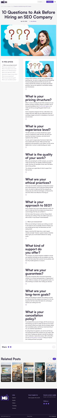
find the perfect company (36, 337)
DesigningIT (54, 416)
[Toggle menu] (55, 2)
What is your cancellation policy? (9, 79)
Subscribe (50, 1)
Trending (14, 405)
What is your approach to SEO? (8, 72)
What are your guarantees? (8, 76)
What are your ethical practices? (9, 70)
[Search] (38, 1)
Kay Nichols (33, 21)
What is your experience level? (8, 67)
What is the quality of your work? (9, 68)
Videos (13, 403)
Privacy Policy (29, 416)
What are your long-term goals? (9, 77)
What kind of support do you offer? (9, 74)
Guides (13, 400)
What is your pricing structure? (10, 65)
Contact (14, 408)
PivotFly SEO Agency (44, 106)
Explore (14, 397)
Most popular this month (34, 397)
